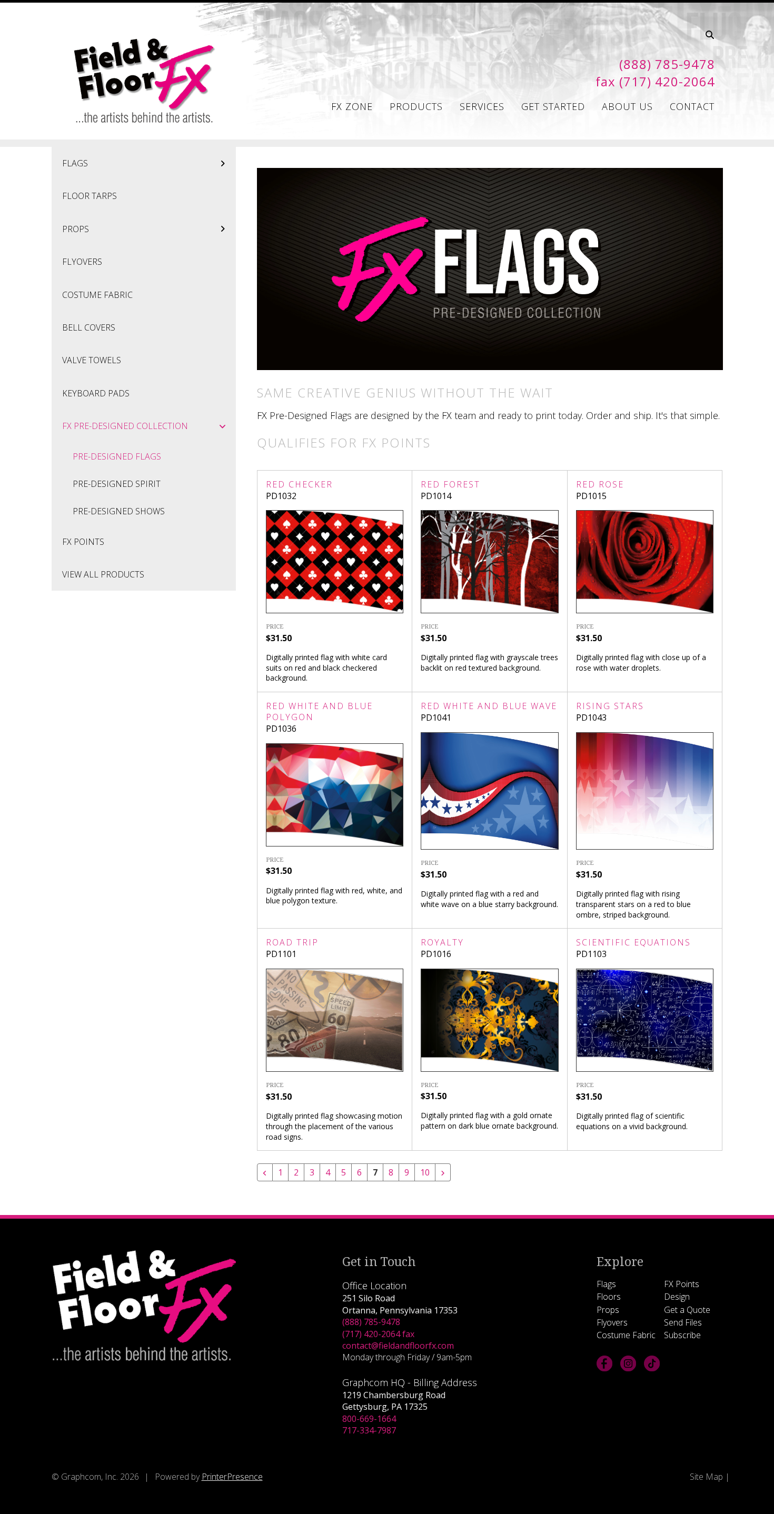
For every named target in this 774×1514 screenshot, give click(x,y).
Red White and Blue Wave (489, 706)
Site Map (706, 1476)
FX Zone (352, 106)
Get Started (553, 106)
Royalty (442, 942)
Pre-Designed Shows (119, 511)
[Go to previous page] (264, 1172)
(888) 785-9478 (371, 1322)
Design (677, 1296)
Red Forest (450, 484)
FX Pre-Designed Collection (125, 426)
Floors (609, 1296)
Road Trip (292, 942)
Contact (692, 106)
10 (425, 1172)
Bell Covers (88, 327)
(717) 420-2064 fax (378, 1334)
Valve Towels (91, 360)
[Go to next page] (442, 1172)
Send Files (683, 1322)
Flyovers (82, 261)
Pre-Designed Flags (117, 456)
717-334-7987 (369, 1430)
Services (482, 106)
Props (75, 229)
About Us (627, 106)
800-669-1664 (369, 1419)
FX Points (83, 541)
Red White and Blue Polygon (319, 711)
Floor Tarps (89, 196)
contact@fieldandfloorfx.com (398, 1345)
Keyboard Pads (96, 393)
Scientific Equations (633, 942)
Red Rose (600, 484)
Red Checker (299, 484)
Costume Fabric (97, 295)
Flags (75, 163)
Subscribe (682, 1335)
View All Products (103, 574)
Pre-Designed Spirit (117, 484)
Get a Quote (687, 1310)
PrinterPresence (232, 1476)
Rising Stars (610, 706)
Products (416, 106)
